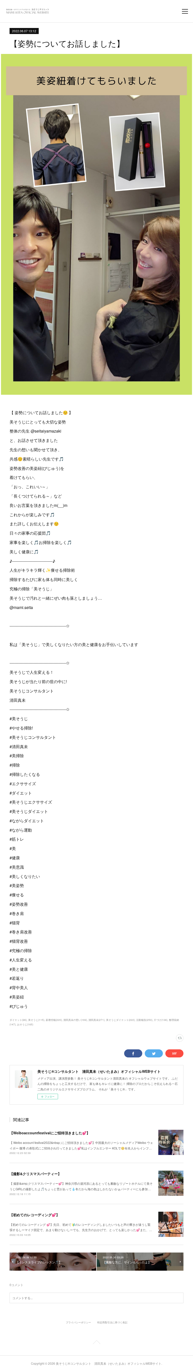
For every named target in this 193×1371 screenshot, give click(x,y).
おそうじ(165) (25, 1024)
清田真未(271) (96, 1020)
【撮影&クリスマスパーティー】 (35, 1173)
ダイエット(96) (18, 1020)
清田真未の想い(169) (75, 1020)
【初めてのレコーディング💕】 (35, 1214)
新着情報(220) (54, 1020)
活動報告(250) (144, 1020)
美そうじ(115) (36, 1020)
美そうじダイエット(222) (120, 1020)
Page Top (96, 1343)
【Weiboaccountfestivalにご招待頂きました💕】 (50, 1132)
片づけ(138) (160, 1020)
